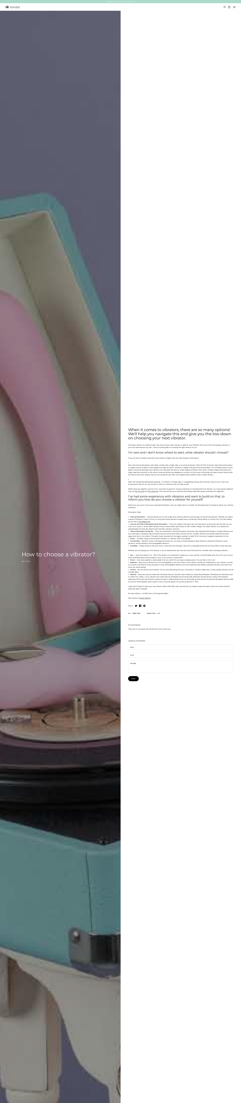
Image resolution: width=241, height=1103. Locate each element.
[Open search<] (225, 7)
